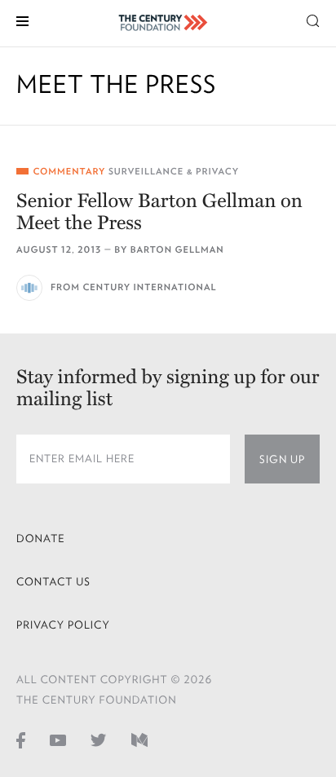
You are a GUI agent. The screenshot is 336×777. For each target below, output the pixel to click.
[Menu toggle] (22, 20)
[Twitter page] (99, 739)
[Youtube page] (58, 739)
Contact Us (53, 582)
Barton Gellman (177, 250)
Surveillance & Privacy (173, 171)
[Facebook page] (20, 739)
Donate (40, 538)
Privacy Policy (63, 625)
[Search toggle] (313, 20)
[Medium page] (139, 739)
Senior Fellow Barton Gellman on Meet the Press (159, 212)
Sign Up (282, 459)
